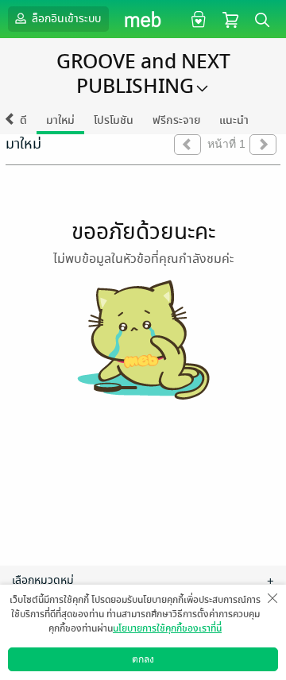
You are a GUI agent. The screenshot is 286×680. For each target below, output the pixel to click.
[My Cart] (230, 18)
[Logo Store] (143, 19)
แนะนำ (234, 120)
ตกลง (143, 659)
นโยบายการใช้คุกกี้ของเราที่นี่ (167, 628)
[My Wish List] (197, 18)
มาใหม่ (60, 120)
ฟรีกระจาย (176, 120)
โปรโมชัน (113, 120)
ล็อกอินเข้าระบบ (65, 18)
